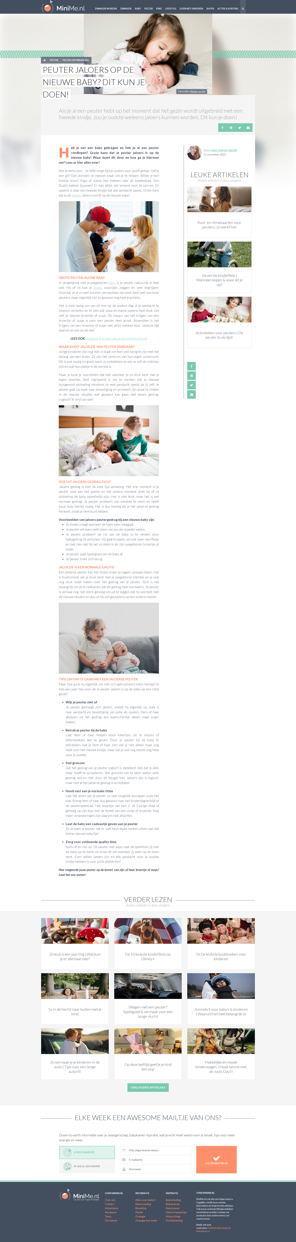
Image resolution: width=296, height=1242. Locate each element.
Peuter (148, 8)
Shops (210, 8)
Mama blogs (173, 1216)
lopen (97, 288)
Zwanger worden (106, 8)
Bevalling (140, 1208)
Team (108, 1216)
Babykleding (173, 1199)
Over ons (110, 1199)
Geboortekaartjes (176, 1212)
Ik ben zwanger (84, 1152)
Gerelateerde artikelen (147, 1087)
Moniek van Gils (197, 91)
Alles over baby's (145, 1199)
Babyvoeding (143, 1204)
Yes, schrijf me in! (216, 1163)
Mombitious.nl (203, 1231)
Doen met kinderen (191, 8)
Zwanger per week (146, 1220)
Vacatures (111, 1212)
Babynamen (173, 1204)
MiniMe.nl (66, 7)
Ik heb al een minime (87, 1166)
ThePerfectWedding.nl (218, 1228)
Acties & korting (228, 8)
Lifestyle (170, 8)
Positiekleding (174, 1220)
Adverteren (111, 1208)
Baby (138, 8)
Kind (159, 8)
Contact (109, 1204)
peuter (77, 195)
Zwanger (126, 8)
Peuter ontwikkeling (76, 60)
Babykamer (173, 1208)
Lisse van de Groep (223, 150)
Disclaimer (111, 1220)
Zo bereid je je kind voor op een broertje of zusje (116, 338)
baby (111, 283)
